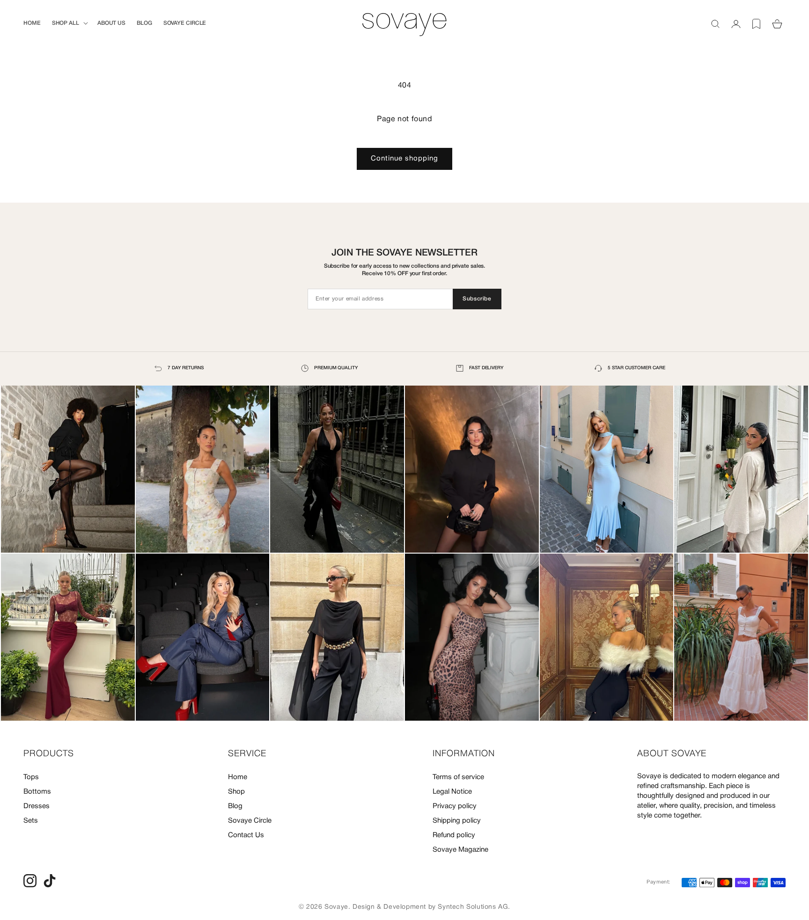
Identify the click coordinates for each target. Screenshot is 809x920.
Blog (235, 806)
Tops (31, 777)
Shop (236, 792)
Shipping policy (457, 821)
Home (237, 777)
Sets (30, 821)
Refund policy (454, 835)
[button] (69, 23)
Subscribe (477, 298)
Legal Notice (452, 792)
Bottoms (37, 792)
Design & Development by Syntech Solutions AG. (431, 907)
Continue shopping (404, 158)
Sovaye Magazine (460, 850)
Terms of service (458, 777)
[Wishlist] (756, 24)
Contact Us (246, 835)
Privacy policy (455, 806)
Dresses (36, 806)
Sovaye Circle (250, 821)
